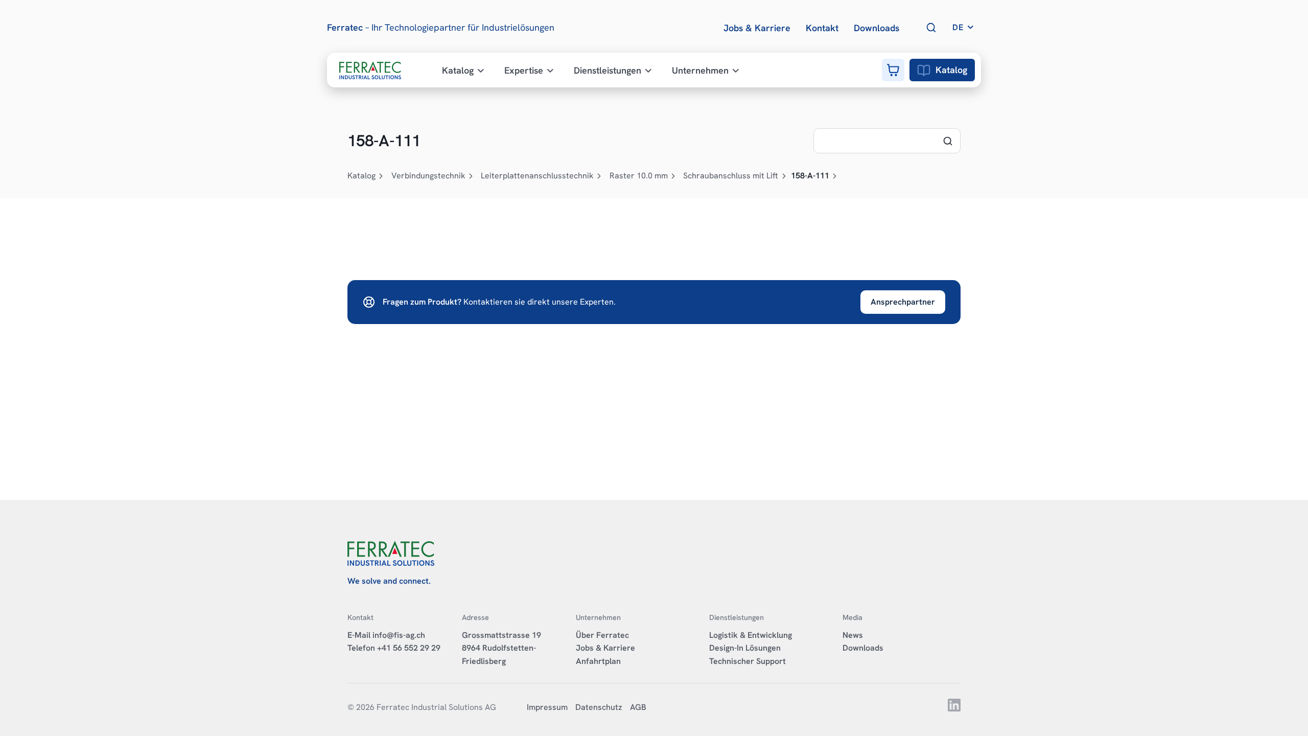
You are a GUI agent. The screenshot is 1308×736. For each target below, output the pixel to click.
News (853, 635)
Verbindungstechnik (428, 175)
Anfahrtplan (598, 661)
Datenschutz (598, 707)
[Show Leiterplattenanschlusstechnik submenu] (599, 176)
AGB (638, 707)
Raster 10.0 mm (639, 175)
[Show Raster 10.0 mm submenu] (673, 176)
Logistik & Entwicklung (750, 635)
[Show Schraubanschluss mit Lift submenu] (783, 176)
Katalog (951, 70)
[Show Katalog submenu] (381, 176)
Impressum (547, 707)
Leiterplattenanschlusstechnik (537, 175)
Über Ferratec (602, 635)
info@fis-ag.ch (398, 635)
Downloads (863, 647)
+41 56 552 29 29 (408, 647)
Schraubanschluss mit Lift (730, 175)
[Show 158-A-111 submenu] (834, 176)
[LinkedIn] (954, 708)
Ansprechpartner (903, 301)
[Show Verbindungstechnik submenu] (471, 176)
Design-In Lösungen (745, 647)
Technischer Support (747, 661)
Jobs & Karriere (605, 647)
